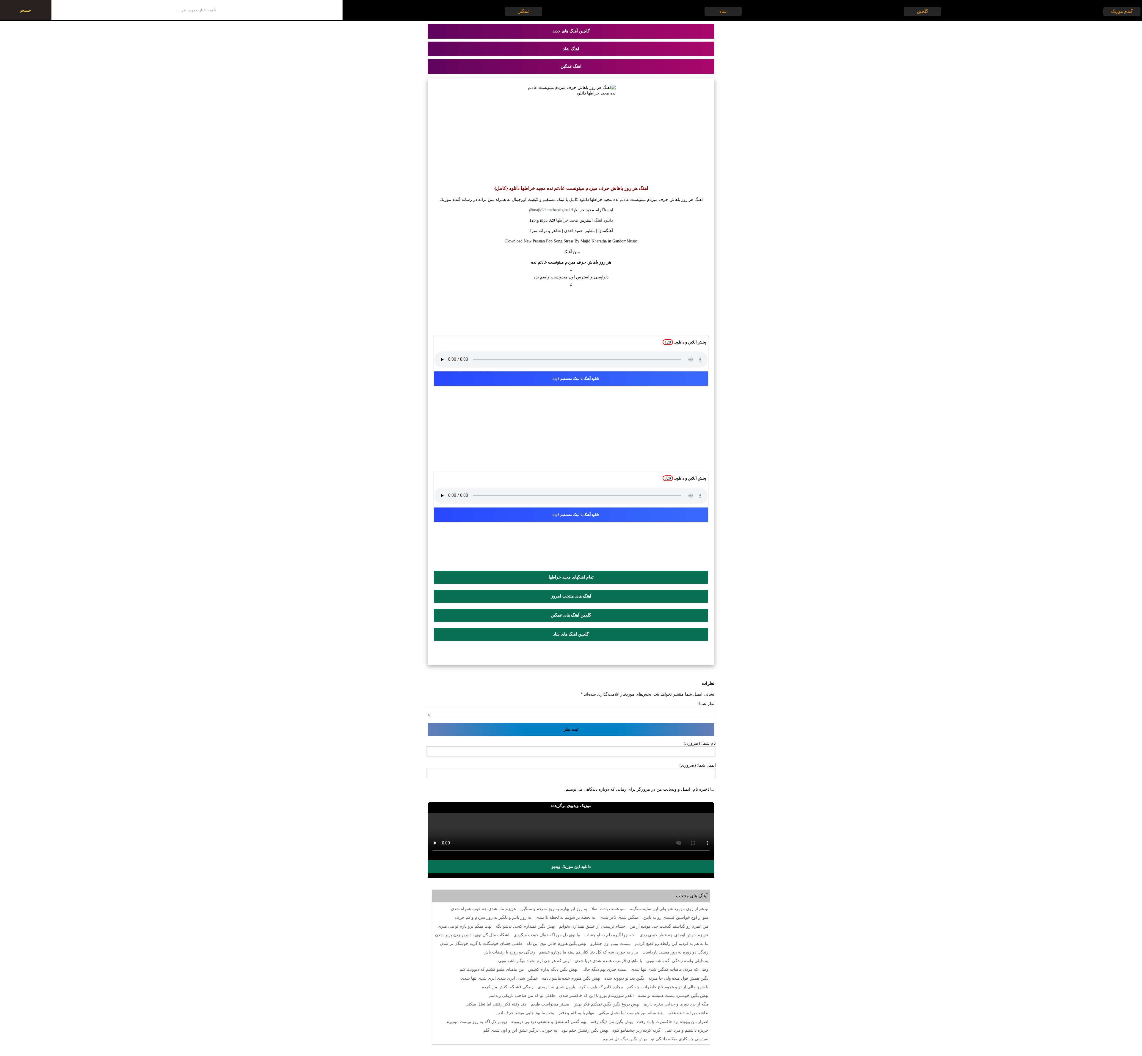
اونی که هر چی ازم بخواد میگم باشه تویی (534, 961)
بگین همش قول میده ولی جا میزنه (678, 978)
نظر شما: (706, 704)
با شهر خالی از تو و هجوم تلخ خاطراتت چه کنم (667, 987)
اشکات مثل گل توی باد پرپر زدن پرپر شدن (472, 935)
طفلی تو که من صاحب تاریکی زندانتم (522, 995)
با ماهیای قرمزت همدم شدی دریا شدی (608, 961)
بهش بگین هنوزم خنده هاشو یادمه (571, 978)
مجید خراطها (567, 220)
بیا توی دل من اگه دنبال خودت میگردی (547, 935)
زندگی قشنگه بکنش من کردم (507, 987)
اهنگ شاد (571, 49)
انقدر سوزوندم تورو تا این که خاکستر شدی (596, 995)
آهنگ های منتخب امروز (571, 596)
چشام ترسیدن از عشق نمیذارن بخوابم (592, 926)
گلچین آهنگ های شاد (571, 634)
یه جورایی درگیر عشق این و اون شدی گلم (520, 1030)
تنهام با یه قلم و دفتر (576, 1013)
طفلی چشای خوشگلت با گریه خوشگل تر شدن (481, 943)
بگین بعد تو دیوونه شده (624, 978)
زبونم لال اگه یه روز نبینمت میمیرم (476, 1021)
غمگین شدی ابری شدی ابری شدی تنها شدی (499, 978)
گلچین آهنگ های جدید (571, 31)
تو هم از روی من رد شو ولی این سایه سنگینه (669, 909)
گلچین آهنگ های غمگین (571, 615)
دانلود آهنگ (603, 220)
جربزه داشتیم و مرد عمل (686, 1030)
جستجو (25, 10)
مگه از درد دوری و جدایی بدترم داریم (676, 1004)
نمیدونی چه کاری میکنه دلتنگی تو (679, 1039)
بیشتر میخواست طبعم (550, 1004)
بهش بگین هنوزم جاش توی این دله (556, 943)
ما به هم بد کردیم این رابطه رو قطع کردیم (671, 943)
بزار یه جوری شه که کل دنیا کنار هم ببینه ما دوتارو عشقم (588, 952)
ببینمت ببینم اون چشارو (611, 943)
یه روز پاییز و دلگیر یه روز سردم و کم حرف (493, 917)
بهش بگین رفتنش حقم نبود (584, 1030)
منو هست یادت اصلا (609, 909)
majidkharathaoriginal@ (549, 210)
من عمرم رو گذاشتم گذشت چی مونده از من (669, 926)
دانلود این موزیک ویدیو (571, 866)
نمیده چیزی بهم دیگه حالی (604, 969)
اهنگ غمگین (571, 66)
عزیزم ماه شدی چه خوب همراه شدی (483, 909)
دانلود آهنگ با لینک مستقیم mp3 (576, 378)
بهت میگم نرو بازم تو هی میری (465, 926)
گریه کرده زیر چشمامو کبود (636, 1030)
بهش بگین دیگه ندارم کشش (552, 969)
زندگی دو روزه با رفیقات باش (509, 952)
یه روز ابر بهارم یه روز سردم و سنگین (553, 909)
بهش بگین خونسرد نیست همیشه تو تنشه (673, 995)
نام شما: (708, 743)
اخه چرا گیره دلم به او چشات (610, 935)
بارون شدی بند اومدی (556, 987)
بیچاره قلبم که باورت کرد (601, 987)
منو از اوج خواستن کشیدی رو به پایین (675, 917)
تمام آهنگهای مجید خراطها (571, 577)
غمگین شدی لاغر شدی (619, 917)
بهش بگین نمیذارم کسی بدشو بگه (525, 926)
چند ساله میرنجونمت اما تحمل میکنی (630, 1013)
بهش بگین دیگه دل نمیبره (625, 1039)
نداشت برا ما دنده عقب (687, 1013)
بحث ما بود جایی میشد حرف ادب (525, 1013)
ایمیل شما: (706, 765)
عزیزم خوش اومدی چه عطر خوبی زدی (674, 935)
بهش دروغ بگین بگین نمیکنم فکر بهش (606, 1004)
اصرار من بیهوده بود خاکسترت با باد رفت (672, 1021)
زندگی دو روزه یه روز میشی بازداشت (675, 952)
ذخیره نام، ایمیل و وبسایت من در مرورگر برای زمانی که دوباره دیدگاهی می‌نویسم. (636, 789)
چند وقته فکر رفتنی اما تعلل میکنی (496, 1004)
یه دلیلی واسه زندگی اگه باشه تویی (677, 961)
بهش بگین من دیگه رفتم (611, 1021)
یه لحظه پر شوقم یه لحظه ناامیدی (565, 917)
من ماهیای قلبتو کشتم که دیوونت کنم (491, 969)
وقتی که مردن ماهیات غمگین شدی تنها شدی (669, 969)
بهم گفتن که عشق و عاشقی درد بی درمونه (548, 1021)
